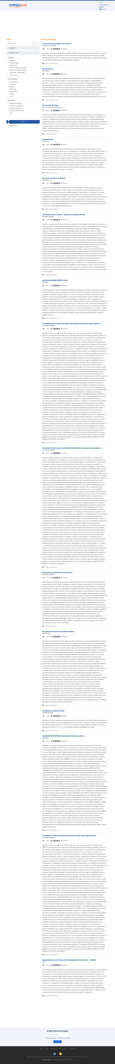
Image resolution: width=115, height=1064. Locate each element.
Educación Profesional (16, 108)
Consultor (13, 84)
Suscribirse (57, 1042)
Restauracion (14, 125)
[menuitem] (101, 2)
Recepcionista (47, 69)
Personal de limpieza (50, 105)
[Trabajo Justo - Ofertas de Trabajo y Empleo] (18, 5)
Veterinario (13, 123)
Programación (14, 91)
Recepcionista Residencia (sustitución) (57, 572)
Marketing (13, 89)
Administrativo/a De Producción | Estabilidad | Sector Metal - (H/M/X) (69, 960)
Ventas (12, 121)
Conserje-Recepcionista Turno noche (56, 44)
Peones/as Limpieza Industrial (53, 178)
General (12, 87)
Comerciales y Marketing (17, 72)
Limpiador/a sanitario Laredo (53, 711)
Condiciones (63, 1049)
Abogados (13, 60)
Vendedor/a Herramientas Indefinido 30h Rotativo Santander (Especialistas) (71, 448)
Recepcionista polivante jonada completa (58, 631)
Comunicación (14, 82)
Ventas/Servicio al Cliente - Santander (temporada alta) (64, 215)
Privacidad (54, 1049)
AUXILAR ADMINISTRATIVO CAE (54, 280)
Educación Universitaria (17, 110)
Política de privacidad (64, 1038)
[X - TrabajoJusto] (57, 1054)
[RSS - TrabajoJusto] (60, 1054)
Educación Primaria (15, 103)
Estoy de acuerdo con (58, 1038)
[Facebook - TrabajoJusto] (54, 1054)
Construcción (14, 75)
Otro (11, 96)
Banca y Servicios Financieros (18, 70)
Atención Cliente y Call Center (18, 68)
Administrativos (14, 63)
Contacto (72, 1049)
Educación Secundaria (16, 106)
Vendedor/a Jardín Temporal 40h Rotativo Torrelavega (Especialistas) (69, 835)
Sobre (41, 1049)
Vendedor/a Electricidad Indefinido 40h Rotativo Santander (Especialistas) (71, 324)
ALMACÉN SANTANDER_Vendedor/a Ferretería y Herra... (64, 736)
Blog (46, 1049)
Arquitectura (13, 65)
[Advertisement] (54, 23)
